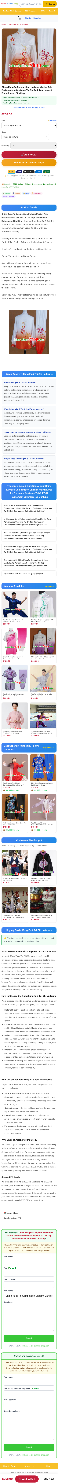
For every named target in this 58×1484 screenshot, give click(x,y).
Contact (52, 11)
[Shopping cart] (19, 18)
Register (37, 18)
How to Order (9, 1466)
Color (3, 132)
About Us (29, 1466)
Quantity (5, 145)
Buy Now (48, 1479)
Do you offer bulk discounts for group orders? (29, 574)
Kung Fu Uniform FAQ (12, 1218)
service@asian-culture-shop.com (35, 1346)
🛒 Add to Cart (29, 154)
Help (48, 1466)
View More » (48, 586)
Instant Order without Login (29, 162)
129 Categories (31, 11)
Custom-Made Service (12, 11)
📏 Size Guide (52, 120)
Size (3, 120)
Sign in (28, 18)
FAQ (43, 11)
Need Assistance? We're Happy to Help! (29, 107)
